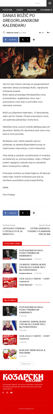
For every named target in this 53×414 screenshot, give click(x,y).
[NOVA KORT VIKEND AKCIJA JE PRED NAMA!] (10, 354)
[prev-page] (4, 292)
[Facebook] (3, 392)
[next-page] (8, 292)
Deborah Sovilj (12, 33)
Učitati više (25, 364)
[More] (34, 39)
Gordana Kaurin (25, 259)
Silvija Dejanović (25, 285)
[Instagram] (7, 392)
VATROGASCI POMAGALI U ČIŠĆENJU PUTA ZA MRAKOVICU (14, 231)
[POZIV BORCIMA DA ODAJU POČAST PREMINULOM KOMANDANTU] (10, 254)
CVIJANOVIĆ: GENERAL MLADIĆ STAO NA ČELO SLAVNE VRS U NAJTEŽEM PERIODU (32, 267)
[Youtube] (11, 392)
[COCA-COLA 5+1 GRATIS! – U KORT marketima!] (10, 283)
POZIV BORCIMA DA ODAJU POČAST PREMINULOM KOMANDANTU (31, 253)
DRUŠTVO (7, 259)
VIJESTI (6, 286)
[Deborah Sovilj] (4, 32)
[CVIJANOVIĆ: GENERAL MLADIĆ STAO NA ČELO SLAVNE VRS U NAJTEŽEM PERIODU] (10, 268)
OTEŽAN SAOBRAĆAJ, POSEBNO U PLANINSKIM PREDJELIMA (39, 231)
